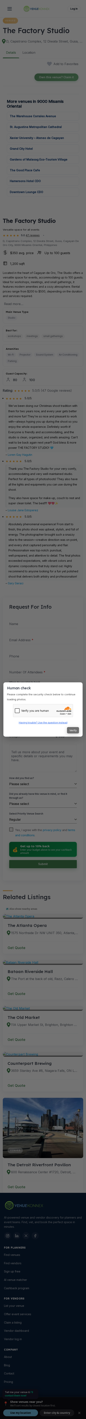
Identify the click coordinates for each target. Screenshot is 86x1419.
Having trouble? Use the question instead (43, 722)
